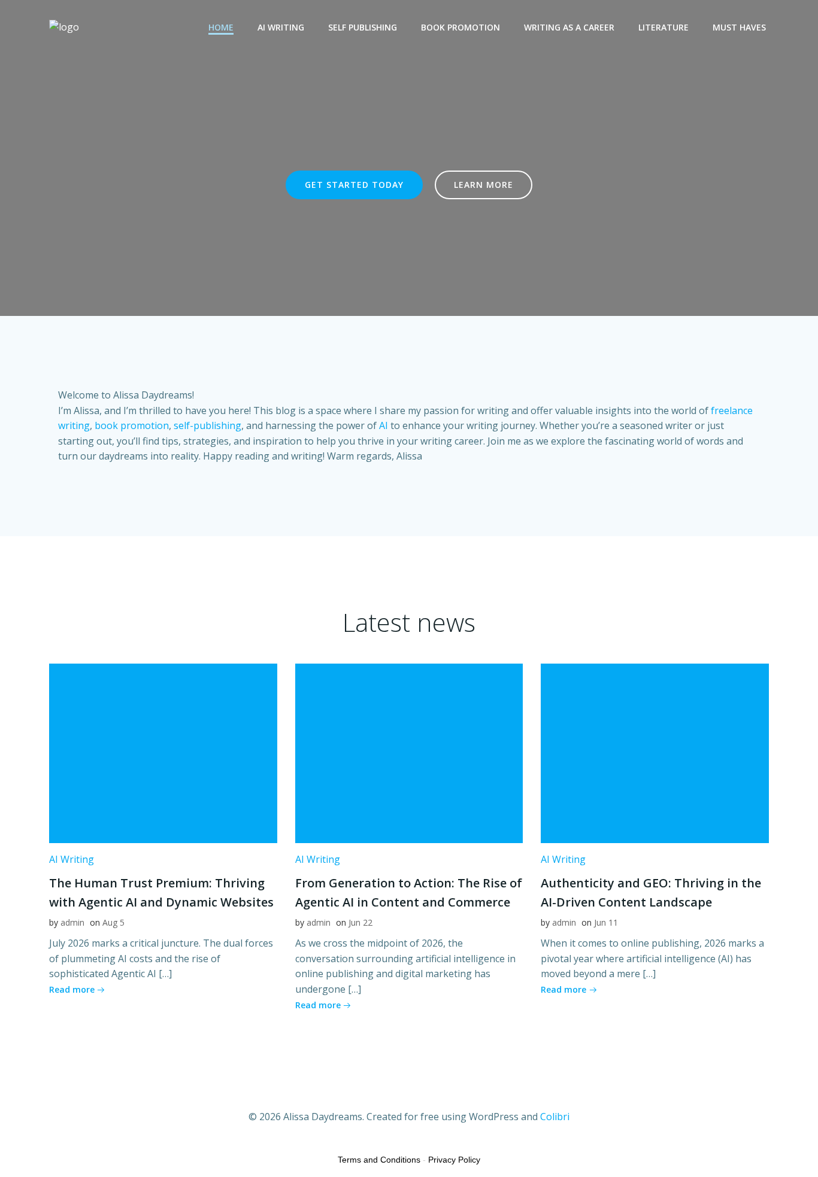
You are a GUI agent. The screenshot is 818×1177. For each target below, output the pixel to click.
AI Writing (280, 27)
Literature (663, 27)
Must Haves (739, 27)
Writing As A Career (569, 27)
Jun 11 (606, 922)
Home (221, 27)
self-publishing (207, 425)
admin (72, 922)
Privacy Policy (454, 1159)
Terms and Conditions (379, 1159)
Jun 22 (360, 922)
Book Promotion (460, 27)
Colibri (554, 1116)
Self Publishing (362, 27)
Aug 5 (113, 922)
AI (383, 425)
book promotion (132, 425)
